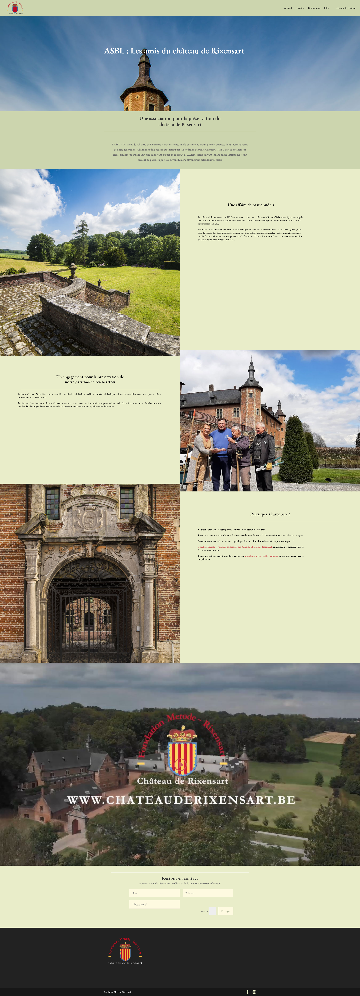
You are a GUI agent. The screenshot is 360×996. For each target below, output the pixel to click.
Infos (326, 8)
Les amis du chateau (346, 8)
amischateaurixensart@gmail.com (261, 555)
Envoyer (225, 911)
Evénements (314, 8)
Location (299, 8)
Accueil (288, 8)
